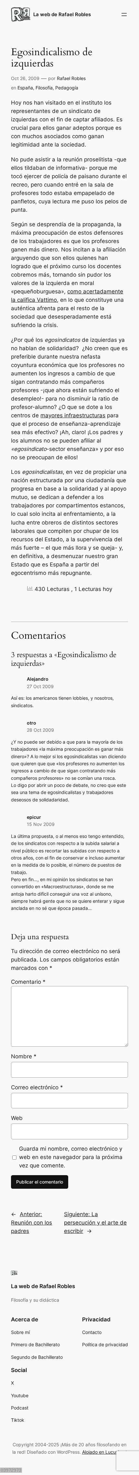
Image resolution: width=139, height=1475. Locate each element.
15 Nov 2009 (41, 824)
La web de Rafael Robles (62, 14)
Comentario (28, 982)
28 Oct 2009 (40, 730)
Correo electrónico (37, 1087)
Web (17, 1118)
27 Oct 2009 (40, 686)
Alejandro (37, 679)
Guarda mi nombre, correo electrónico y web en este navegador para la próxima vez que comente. (71, 1157)
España (25, 87)
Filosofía (44, 87)
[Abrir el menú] (124, 14)
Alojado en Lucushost (104, 1452)
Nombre (24, 1056)
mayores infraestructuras (72, 415)
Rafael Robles (71, 78)
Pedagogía (66, 87)
